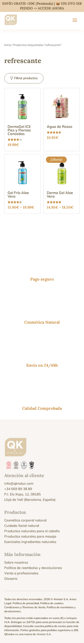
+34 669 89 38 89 (18, 489)
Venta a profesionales (21, 573)
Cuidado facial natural (21, 525)
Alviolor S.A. (44, 634)
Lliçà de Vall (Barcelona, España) (30, 499)
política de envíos (55, 626)
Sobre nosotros (16, 562)
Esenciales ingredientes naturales (30, 542)
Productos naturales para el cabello (32, 531)
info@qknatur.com (18, 483)
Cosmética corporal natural (25, 520)
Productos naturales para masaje (30, 536)
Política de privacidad (26, 603)
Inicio (7, 45)
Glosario (10, 578)
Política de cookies (51, 603)
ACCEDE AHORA (51, 8)
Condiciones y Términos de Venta (24, 607)
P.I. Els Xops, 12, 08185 (22, 494)
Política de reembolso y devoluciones (33, 568)
